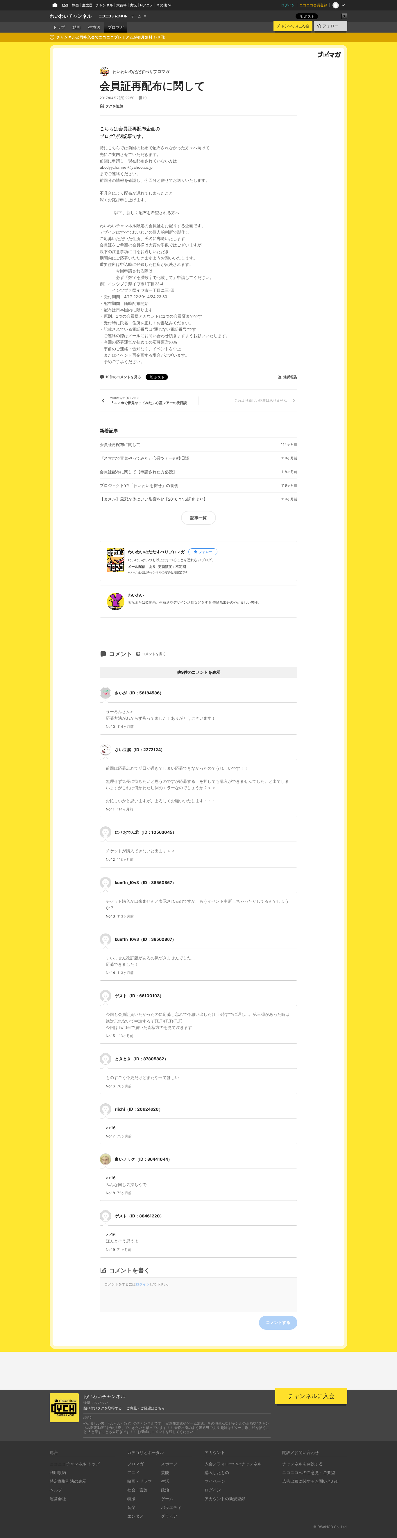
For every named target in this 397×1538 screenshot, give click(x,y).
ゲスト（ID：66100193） (139, 995)
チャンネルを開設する (302, 1463)
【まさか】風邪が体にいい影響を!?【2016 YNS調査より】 (154, 499)
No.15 (110, 1036)
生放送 (87, 5)
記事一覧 (198, 517)
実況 (133, 5)
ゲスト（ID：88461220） (139, 1215)
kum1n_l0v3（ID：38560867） (145, 882)
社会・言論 (137, 1489)
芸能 (165, 1472)
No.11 (110, 809)
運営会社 (58, 1498)
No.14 (110, 973)
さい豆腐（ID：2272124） (140, 749)
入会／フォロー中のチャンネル (233, 1463)
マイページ (215, 1481)
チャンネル (104, 5)
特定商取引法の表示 (68, 1481)
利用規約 (58, 1472)
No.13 (110, 916)
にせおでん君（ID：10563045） (145, 832)
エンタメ (135, 1516)
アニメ (133, 1472)
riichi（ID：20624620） (139, 1109)
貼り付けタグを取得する (102, 1408)
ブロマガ (116, 27)
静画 (75, 5)
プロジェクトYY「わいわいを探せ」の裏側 (139, 485)
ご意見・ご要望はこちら (145, 1408)
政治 (165, 1489)
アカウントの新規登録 (225, 1498)
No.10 (110, 726)
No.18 (110, 1193)
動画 (65, 5)
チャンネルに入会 (293, 26)
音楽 (131, 1507)
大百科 (121, 5)
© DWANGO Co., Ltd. (330, 1527)
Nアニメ (146, 5)
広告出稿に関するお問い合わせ (310, 1481)
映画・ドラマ (139, 1481)
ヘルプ (56, 1489)
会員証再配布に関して (120, 444)
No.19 (110, 1249)
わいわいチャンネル (71, 16)
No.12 (110, 859)
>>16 (111, 1127)
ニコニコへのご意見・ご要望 (308, 1472)
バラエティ (171, 1507)
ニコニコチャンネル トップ (75, 1463)
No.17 (110, 1136)
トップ (59, 27)
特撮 (131, 1498)
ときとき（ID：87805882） (141, 1058)
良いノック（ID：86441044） (143, 1159)
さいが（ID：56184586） (139, 692)
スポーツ (169, 1463)
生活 (165, 1481)
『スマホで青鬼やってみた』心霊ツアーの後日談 (144, 458)
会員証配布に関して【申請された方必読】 (138, 472)
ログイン (288, 5)
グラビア (169, 1516)
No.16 (110, 1086)
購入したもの (217, 1472)
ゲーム (136, 16)
